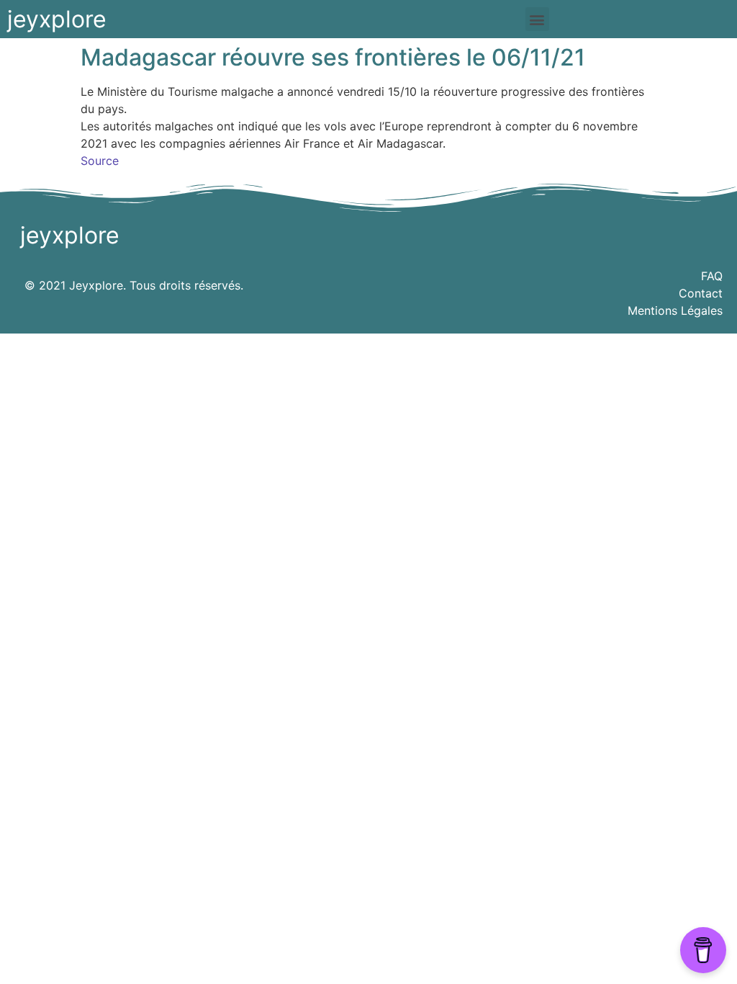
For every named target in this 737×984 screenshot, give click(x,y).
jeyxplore (57, 19)
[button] (537, 19)
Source (100, 160)
